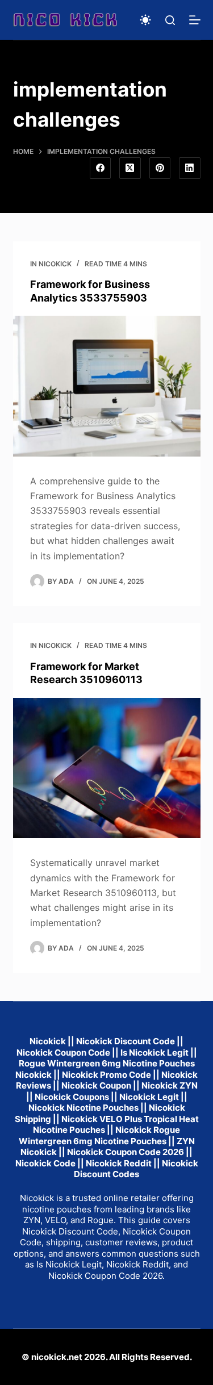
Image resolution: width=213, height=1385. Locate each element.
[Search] (170, 20)
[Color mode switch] (145, 20)
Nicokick (55, 264)
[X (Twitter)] (130, 168)
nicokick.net (56, 1356)
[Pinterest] (160, 168)
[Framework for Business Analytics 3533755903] (107, 386)
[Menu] (195, 20)
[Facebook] (100, 168)
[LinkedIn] (190, 168)
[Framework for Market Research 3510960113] (107, 768)
